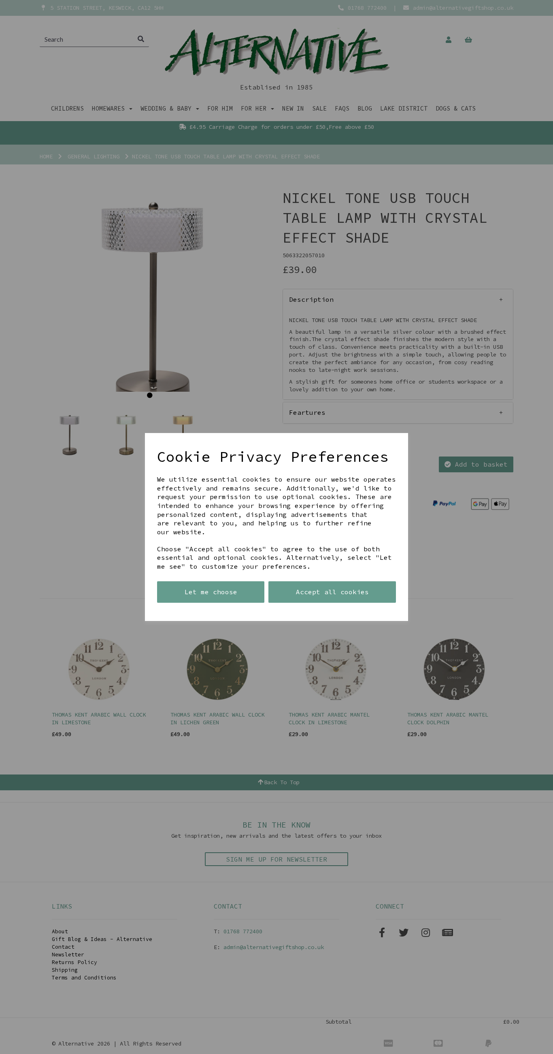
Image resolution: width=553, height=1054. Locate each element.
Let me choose (211, 592)
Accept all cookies (332, 592)
